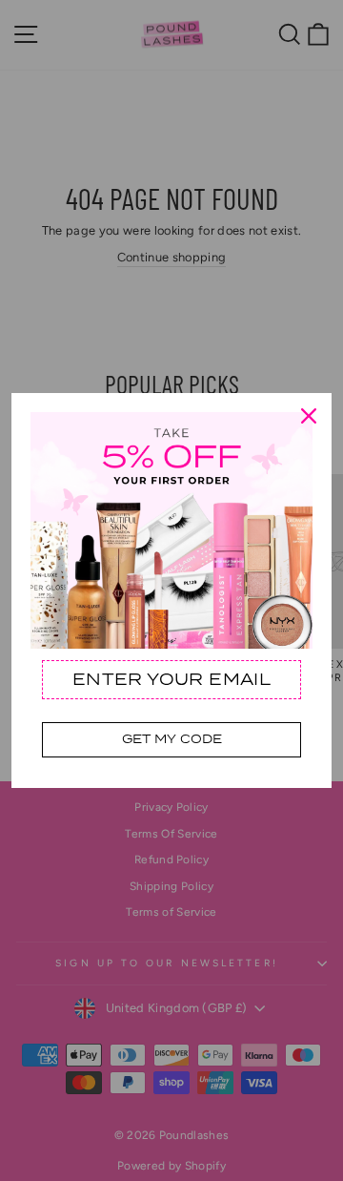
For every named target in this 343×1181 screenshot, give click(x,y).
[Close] (309, 416)
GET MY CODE (172, 739)
